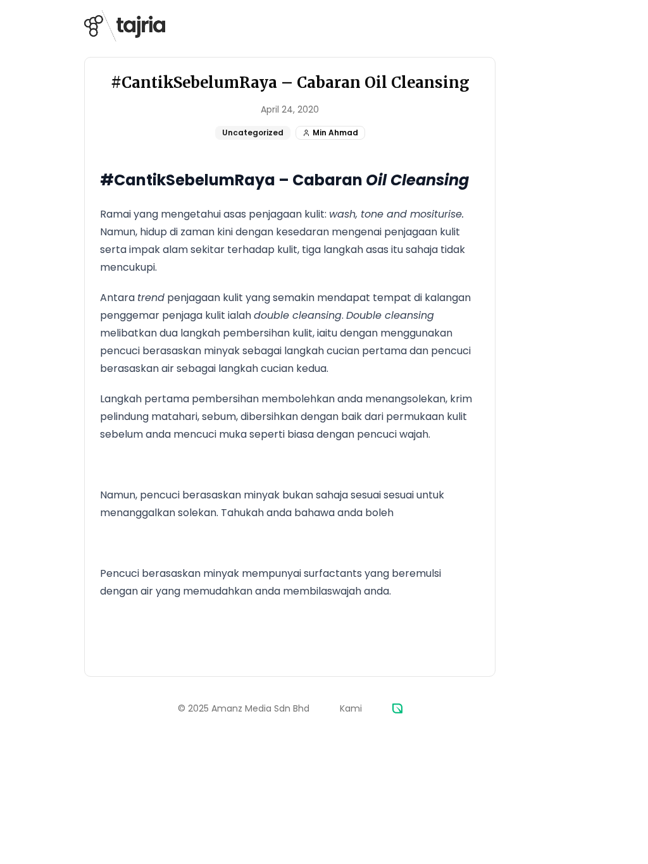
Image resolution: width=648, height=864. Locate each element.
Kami (351, 708)
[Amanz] (397, 708)
